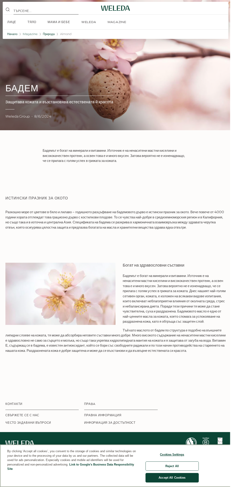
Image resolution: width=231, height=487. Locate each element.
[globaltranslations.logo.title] (115, 8)
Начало (12, 34)
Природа (49, 34)
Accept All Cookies (172, 477)
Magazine (30, 34)
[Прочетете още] (191, 443)
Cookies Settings (172, 454)
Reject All (172, 466)
